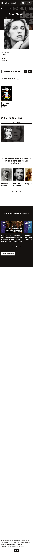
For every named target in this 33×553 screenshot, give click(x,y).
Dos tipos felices (5, 104)
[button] (21, 128)
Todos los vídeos (8, 253)
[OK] (16, 550)
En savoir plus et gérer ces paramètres (12, 546)
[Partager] (25, 71)
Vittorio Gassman (17, 185)
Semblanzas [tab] (16, 122)
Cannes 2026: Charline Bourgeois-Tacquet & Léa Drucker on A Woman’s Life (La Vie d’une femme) (11, 238)
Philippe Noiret (4, 185)
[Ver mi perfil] (29, 3)
